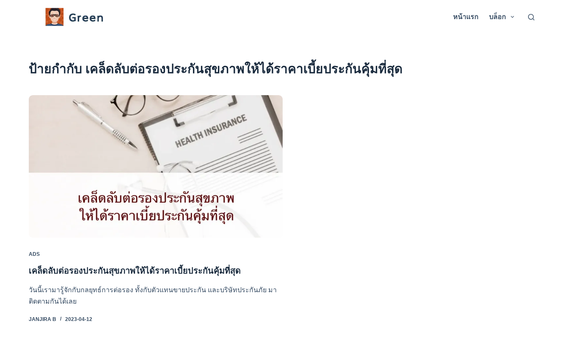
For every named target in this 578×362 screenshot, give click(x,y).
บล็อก (497, 16)
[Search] (531, 17)
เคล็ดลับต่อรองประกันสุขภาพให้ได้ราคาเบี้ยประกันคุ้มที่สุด (135, 270)
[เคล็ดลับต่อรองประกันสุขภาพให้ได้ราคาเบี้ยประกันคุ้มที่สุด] (156, 166)
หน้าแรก (466, 16)
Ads (34, 254)
